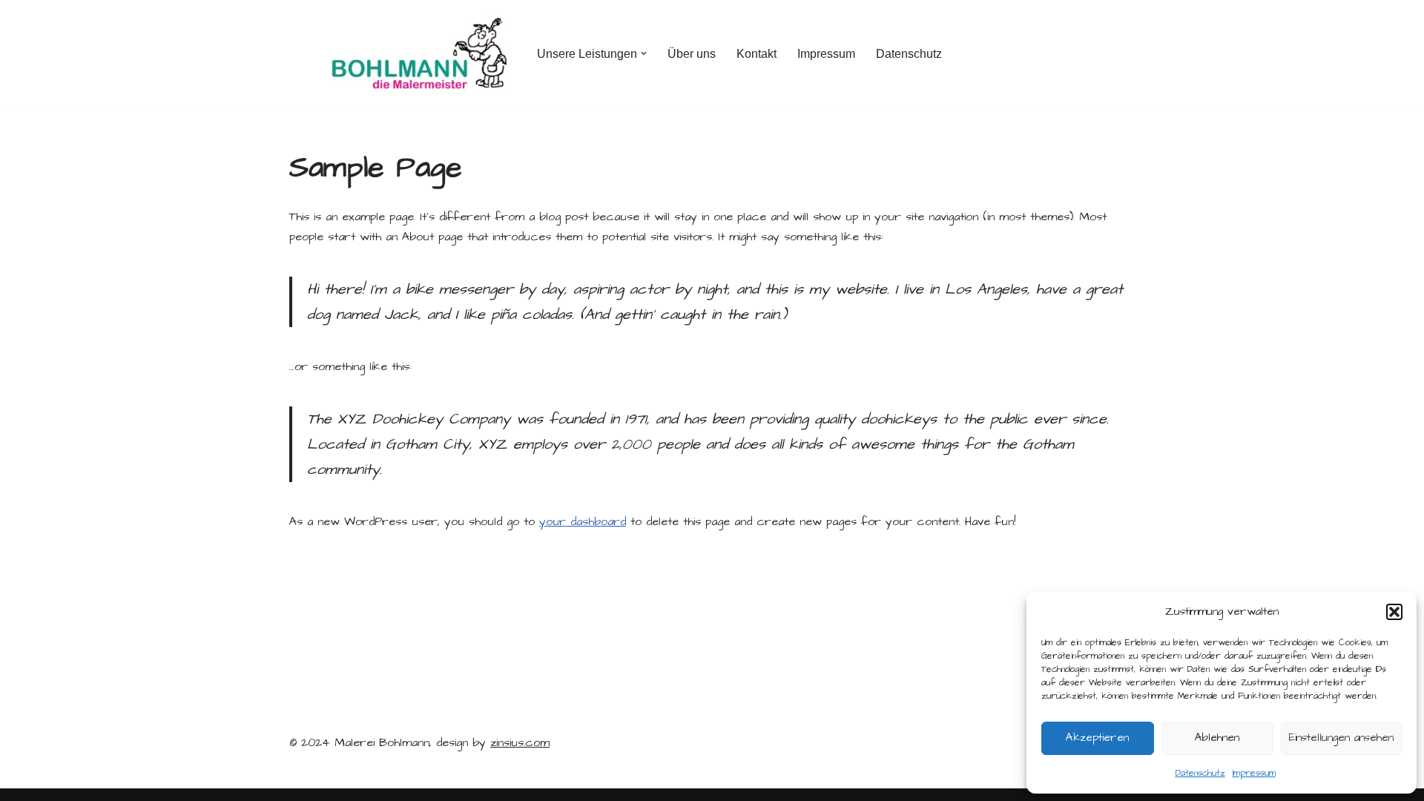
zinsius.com (520, 742)
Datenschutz (1200, 773)
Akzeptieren (1097, 737)
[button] (1394, 611)
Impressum (1254, 773)
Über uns (692, 53)
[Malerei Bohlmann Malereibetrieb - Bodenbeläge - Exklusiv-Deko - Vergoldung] (400, 53)
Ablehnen (1217, 737)
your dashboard (582, 521)
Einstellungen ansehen (1341, 737)
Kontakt (756, 53)
